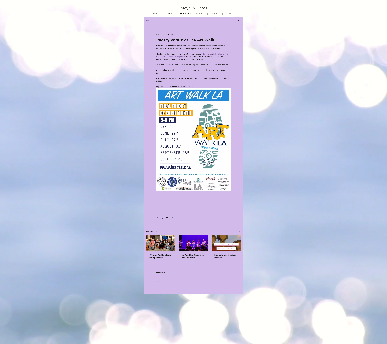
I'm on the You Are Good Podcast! (225, 256)
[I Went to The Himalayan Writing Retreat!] (160, 243)
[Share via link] (172, 218)
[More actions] (229, 34)
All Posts (148, 21)
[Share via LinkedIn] (167, 218)
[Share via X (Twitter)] (162, 218)
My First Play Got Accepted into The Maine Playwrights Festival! (193, 256)
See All (238, 231)
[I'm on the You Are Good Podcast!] (226, 243)
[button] (238, 21)
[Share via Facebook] (157, 218)
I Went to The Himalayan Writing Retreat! (160, 256)
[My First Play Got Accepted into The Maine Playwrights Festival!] (193, 243)
